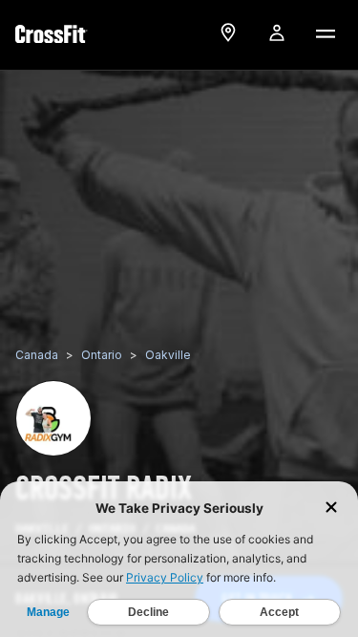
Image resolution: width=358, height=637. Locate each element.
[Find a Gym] (228, 32)
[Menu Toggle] (324, 32)
